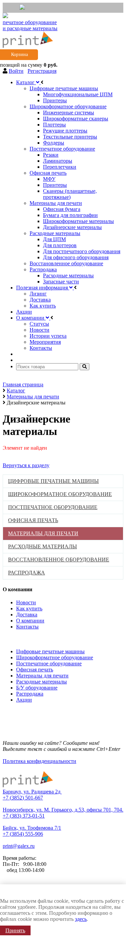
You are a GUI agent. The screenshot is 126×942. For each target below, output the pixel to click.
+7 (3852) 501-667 (23, 797)
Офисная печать (34, 669)
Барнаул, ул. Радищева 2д (32, 791)
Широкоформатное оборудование (54, 657)
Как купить (29, 608)
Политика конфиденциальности (39, 761)
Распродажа (29, 694)
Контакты (27, 626)
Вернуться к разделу (26, 465)
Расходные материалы (41, 681)
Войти (16, 71)
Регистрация (42, 71)
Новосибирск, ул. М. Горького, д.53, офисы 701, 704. (63, 810)
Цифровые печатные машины (50, 651)
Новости (26, 602)
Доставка (26, 614)
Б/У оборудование (36, 687)
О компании (30, 620)
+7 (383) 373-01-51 (24, 816)
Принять (15, 930)
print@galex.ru (19, 846)
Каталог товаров (23, 638)
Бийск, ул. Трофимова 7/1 (32, 828)
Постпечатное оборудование (49, 663)
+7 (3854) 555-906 (23, 834)
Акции (24, 700)
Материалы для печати (42, 675)
